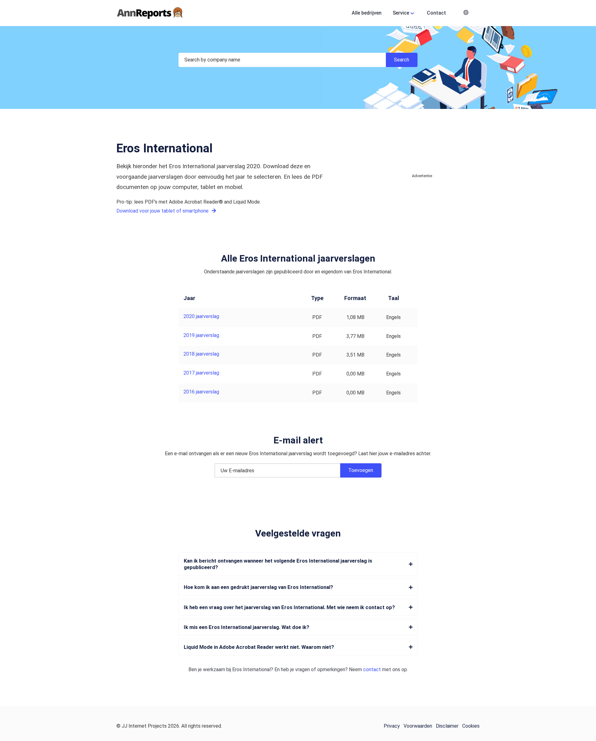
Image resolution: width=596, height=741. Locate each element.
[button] (466, 13)
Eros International (251, 669)
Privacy (392, 726)
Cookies (471, 726)
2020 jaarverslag (201, 316)
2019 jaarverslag (201, 335)
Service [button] (401, 13)
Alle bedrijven (367, 13)
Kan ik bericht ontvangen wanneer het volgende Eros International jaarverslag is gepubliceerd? (278, 564)
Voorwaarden (418, 726)
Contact (436, 13)
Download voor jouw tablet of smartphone (163, 211)
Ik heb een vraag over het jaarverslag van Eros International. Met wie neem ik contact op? (289, 607)
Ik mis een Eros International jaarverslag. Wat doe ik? (246, 627)
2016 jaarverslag (201, 392)
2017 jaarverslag (201, 373)
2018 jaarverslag (201, 354)
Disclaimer (447, 726)
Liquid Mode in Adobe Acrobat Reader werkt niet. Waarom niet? (259, 647)
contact (372, 669)
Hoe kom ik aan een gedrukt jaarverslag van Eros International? (258, 587)
